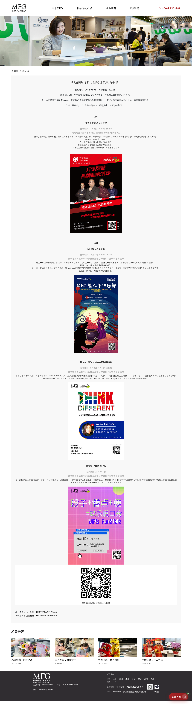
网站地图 (156, 692)
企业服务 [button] (111, 8)
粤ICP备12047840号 (134, 687)
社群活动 (24, 70)
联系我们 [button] (135, 8)
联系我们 (110, 687)
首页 (16, 70)
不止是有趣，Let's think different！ (41, 615)
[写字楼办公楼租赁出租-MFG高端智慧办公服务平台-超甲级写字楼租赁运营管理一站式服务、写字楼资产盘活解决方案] (21, 8)
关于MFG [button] (57, 8)
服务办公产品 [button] (84, 8)
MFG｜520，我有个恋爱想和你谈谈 (40, 611)
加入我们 (120, 687)
